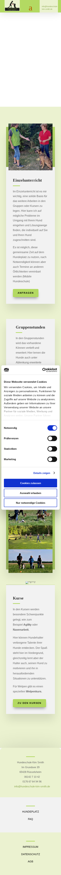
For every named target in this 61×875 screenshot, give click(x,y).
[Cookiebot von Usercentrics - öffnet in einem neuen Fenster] (43, 370)
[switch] (52, 438)
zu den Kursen (29, 703)
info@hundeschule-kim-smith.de (50, 6)
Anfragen (26, 292)
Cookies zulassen (30, 483)
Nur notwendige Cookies (30, 502)
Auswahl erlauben (30, 492)
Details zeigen (41, 472)
